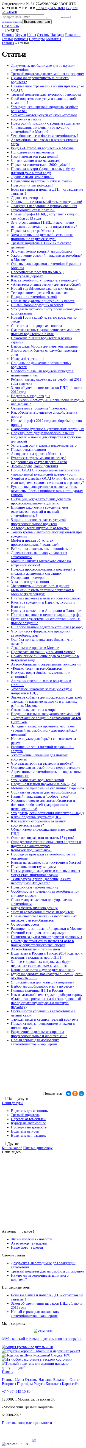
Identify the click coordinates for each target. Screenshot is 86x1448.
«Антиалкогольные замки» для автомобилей (46, 284)
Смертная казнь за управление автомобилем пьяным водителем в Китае (45, 332)
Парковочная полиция (28, 449)
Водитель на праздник (28, 1135)
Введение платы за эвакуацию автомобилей (45, 714)
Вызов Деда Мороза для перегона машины (44, 346)
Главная (8, 35)
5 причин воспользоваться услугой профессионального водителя (38, 522)
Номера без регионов (27, 359)
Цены (31, 35)
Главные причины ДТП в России (37, 990)
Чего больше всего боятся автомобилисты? (44, 136)
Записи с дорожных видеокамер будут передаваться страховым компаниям (41, 964)
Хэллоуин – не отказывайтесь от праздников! (46, 202)
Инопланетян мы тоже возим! (34, 156)
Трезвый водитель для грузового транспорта (46, 94)
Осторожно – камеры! (28, 577)
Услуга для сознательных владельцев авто (44, 445)
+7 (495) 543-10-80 (50, 8)
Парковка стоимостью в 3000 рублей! (40, 165)
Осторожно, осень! (26, 924)
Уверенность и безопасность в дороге (40, 586)
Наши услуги (12, 1103)
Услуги (20, 35)
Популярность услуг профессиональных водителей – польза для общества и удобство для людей (46, 437)
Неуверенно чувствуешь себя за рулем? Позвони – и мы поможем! (41, 183)
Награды (57, 35)
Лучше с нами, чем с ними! (32, 177)
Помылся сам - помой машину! (35, 887)
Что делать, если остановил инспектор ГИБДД (47, 813)
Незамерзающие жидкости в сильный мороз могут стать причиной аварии (45, 873)
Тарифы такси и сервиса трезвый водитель (44, 1019)
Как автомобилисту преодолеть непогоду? (44, 280)
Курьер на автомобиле (28, 1123)
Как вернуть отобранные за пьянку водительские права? (38, 823)
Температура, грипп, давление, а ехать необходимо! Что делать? (41, 881)
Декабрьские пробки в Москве (35, 648)
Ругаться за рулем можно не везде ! (38, 458)
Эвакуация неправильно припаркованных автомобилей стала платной (44, 208)
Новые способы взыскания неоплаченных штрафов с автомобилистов (44, 918)
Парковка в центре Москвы (32, 231)
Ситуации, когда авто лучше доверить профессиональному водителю (41, 501)
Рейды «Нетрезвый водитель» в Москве (42, 148)
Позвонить (10, 26)
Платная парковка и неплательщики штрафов (46, 615)
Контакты (53, 39)
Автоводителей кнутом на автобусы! (40, 528)
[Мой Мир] (81, 1093)
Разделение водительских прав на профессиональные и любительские (39, 1034)
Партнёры (37, 39)
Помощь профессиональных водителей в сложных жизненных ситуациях (43, 571)
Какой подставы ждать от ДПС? (36, 817)
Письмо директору (38, 1148)
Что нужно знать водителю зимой (37, 780)
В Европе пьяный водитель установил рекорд (47, 627)
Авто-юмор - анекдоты (29, 1243)
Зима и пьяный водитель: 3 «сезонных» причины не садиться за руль (42, 237)
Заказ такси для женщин (30, 582)
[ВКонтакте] (68, 1093)
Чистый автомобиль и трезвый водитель (42, 912)
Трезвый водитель (25, 1115)
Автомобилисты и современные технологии (46, 664)
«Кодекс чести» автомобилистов (36, 668)
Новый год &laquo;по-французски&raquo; (43, 288)
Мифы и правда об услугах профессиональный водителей (35, 542)
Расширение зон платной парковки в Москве (46, 928)
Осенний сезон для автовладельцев (38, 933)
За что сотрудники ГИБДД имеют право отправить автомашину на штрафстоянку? (44, 224)
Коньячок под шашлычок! (31, 850)
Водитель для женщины (30, 1111)
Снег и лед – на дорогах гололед (36, 326)
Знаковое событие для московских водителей (46, 697)
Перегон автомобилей (28, 1119)
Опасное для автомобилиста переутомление (45, 767)
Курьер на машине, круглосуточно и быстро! (46, 862)
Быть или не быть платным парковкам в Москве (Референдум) (42, 592)
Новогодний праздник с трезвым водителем (45, 123)
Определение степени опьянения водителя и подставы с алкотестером (46, 844)
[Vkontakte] (43, 1331)
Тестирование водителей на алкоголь (40, 293)
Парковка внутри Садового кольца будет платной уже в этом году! (43, 171)
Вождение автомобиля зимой (34, 297)
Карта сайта (71, 1384)
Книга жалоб (12, 1148)
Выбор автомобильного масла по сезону (42, 986)
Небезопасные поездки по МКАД (37, 272)
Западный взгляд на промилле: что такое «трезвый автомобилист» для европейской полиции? (44, 730)
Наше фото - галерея (27, 1247)
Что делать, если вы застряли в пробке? (42, 763)
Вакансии (72, 35)
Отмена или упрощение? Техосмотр (39, 408)
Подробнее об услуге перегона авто (39, 462)
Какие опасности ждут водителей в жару (43, 970)
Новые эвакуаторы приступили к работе (43, 301)
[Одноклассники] (75, 1093)
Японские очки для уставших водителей (43, 982)
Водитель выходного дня (30, 396)
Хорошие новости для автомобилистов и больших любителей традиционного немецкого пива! (43, 805)
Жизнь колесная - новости (31, 1239)
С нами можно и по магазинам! (35, 160)
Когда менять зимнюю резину (34, 908)
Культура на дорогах (27, 276)
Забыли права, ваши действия (34, 466)
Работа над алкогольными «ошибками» (41, 549)
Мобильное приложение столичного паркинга (47, 788)
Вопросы (21, 39)
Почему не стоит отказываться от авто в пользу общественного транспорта (42, 943)
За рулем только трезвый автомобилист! (42, 251)
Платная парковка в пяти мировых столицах (46, 598)
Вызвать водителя (37, 21)
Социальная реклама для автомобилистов (43, 792)
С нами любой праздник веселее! (37, 305)
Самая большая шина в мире (33, 710)
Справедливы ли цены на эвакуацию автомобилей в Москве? (40, 129)
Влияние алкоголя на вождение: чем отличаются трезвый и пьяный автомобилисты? (39, 511)
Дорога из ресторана (27, 198)
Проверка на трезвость (29, 1127)
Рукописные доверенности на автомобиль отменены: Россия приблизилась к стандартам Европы (47, 491)
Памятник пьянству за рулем (33, 867)
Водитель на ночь (25, 1131)
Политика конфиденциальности (27, 1423)
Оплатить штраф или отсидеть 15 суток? (43, 838)
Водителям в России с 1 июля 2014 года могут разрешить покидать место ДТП (47, 955)
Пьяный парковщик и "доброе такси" (40, 796)
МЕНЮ (13, 31)
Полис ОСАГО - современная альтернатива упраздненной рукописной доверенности (45, 472)
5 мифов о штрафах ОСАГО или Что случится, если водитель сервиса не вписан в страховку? (47, 480)
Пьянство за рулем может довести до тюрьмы (46, 937)
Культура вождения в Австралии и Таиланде (46, 611)
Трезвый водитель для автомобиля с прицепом (47, 74)
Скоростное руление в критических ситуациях (47, 429)
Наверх (7, 1372)
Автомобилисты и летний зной (35, 949)
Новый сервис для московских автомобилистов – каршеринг (35, 1042)
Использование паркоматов (32, 152)
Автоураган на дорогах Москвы (36, 454)
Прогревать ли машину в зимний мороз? (43, 652)
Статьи (7, 39)
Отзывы (43, 35)
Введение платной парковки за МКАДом (43, 784)
